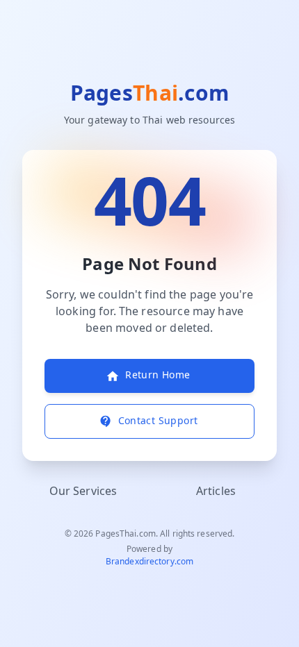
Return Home (157, 375)
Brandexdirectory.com (149, 561)
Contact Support (158, 421)
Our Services (83, 491)
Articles (216, 491)
